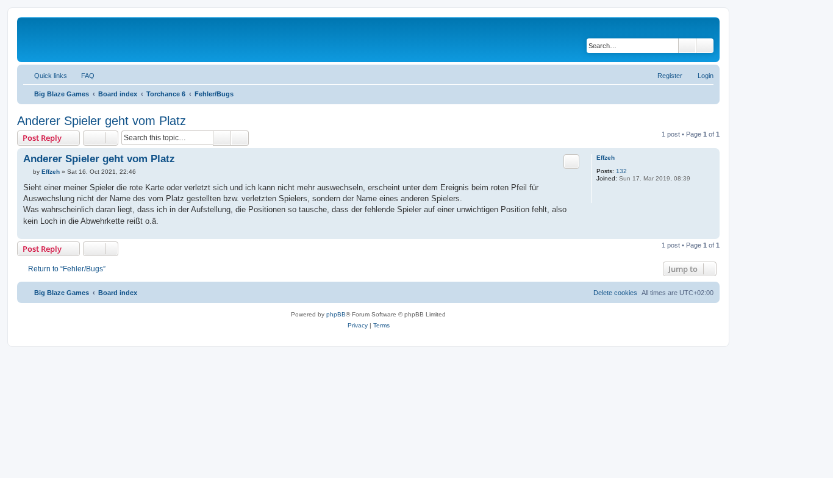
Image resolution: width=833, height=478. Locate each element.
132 (621, 171)
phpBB (336, 314)
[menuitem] (82, 75)
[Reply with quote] (571, 161)
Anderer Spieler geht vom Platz (101, 120)
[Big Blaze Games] (72, 39)
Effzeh (605, 157)
